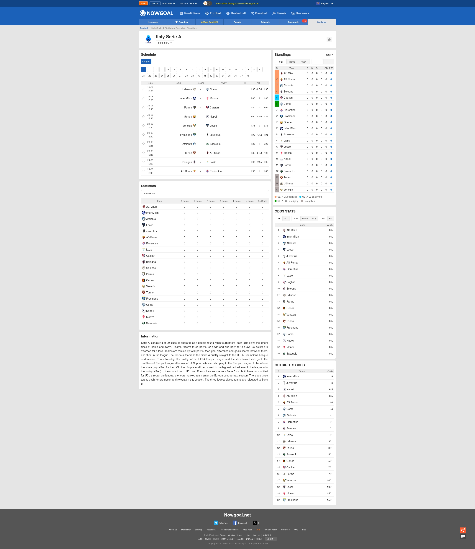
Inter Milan (186, 98)
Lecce (213, 125)
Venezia (187, 125)
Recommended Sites (229, 529)
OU (285, 218)
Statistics (321, 22)
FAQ (296, 529)
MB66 (216, 538)
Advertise (285, 529)
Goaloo (231, 535)
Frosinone (186, 135)
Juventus (215, 135)
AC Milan (215, 153)
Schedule (265, 22)
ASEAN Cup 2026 (209, 22)
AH (278, 218)
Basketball (238, 13)
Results (237, 22)
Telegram (223, 522)
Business (302, 13)
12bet (247, 535)
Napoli (213, 116)
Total (280, 61)
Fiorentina (216, 171)
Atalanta (187, 144)
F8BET (259, 538)
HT (328, 61)
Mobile (155, 3)
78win (222, 535)
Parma (188, 107)
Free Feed (247, 529)
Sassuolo (215, 144)
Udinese (187, 89)
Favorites (183, 22)
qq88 (200, 538)
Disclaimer (186, 529)
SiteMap (198, 529)
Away (303, 61)
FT (317, 61)
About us (173, 529)
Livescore (153, 22)
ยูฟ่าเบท (249, 538)
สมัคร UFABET (228, 538)
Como (213, 89)
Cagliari (214, 107)
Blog (304, 529)
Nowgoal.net (237, 514)
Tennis (281, 13)
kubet (240, 535)
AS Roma (186, 171)
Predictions (192, 13)
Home (292, 61)
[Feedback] (463, 538)
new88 (240, 538)
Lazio (213, 162)
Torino (188, 153)
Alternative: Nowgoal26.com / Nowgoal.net (237, 3)
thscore (256, 535)
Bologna (187, 162)
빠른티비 (267, 535)
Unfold (270, 538)
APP (143, 3)
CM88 (208, 538)
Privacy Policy (270, 529)
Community (297, 21)
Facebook (242, 522)
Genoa (188, 116)
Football (215, 13)
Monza (214, 98)
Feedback (211, 529)
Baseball (261, 13)
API (258, 529)
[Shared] (463, 532)
